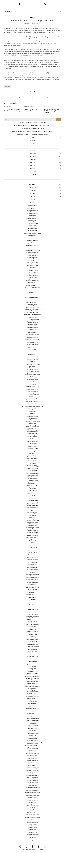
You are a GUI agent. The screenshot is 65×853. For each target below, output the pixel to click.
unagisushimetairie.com (32, 255)
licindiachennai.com (32, 212)
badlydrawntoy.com (32, 663)
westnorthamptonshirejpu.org (32, 287)
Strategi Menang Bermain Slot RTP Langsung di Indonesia (51, 110)
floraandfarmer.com (32, 316)
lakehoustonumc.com (32, 664)
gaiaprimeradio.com (32, 545)
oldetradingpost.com (32, 300)
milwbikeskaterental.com (32, 567)
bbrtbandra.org (32, 260)
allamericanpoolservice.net (32, 401)
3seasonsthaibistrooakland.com (32, 421)
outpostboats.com (32, 440)
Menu (8, 11)
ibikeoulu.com (32, 524)
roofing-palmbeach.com (32, 326)
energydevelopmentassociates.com (32, 314)
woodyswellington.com (32, 757)
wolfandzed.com (32, 730)
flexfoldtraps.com (32, 688)
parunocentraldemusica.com (32, 767)
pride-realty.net (32, 794)
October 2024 (32, 184)
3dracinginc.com (32, 463)
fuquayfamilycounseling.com (32, 814)
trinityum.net (32, 750)
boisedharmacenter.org (32, 431)
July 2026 (32, 140)
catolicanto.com (32, 415)
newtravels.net (32, 237)
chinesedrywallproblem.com (32, 579)
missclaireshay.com (32, 205)
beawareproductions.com (32, 520)
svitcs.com (32, 628)
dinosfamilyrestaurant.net (32, 307)
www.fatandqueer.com (32, 693)
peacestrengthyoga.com (32, 685)
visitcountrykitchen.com (32, 557)
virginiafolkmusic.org (32, 408)
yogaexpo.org (32, 425)
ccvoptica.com (32, 723)
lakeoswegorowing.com (32, 812)
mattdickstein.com (32, 661)
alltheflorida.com (33, 785)
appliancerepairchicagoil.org (32, 245)
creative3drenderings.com (32, 653)
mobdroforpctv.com (32, 446)
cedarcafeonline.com (32, 220)
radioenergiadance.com (32, 275)
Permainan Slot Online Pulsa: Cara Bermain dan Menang (12, 110)
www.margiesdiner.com (32, 705)
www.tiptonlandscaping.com (32, 720)
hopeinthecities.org (32, 443)
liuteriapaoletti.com (32, 576)
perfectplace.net (32, 420)
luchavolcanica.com (32, 591)
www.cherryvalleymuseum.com (32, 297)
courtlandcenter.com (32, 602)
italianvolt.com (32, 351)
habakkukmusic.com (32, 666)
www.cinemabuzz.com (32, 733)
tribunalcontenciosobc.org (32, 473)
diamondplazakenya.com (32, 772)
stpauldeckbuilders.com (32, 698)
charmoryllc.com (32, 461)
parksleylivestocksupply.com (32, 430)
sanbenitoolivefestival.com (32, 450)
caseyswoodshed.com (32, 619)
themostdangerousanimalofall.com (32, 467)
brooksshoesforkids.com (32, 638)
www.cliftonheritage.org (32, 713)
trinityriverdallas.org (32, 418)
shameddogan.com (32, 649)
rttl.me (32, 825)
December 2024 (32, 178)
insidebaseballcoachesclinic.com (32, 787)
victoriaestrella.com (32, 599)
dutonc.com (32, 549)
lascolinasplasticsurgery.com (32, 711)
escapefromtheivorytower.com (32, 321)
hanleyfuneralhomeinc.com (32, 371)
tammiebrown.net (32, 547)
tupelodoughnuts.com (32, 368)
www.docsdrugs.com (32, 703)
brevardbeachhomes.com (32, 319)
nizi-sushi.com (32, 542)
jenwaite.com (32, 802)
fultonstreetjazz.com (32, 290)
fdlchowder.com (32, 706)
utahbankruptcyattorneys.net (32, 339)
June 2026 (32, 144)
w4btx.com (32, 376)
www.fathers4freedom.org (32, 678)
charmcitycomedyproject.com (32, 519)
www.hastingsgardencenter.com (32, 745)
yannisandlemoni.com (32, 358)
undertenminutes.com (32, 223)
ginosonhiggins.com (32, 562)
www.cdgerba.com (32, 765)
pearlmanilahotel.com (32, 265)
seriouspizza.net (32, 629)
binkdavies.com (32, 488)
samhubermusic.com (32, 836)
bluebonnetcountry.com (32, 262)
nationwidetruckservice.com (32, 594)
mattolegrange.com (32, 552)
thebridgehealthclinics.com (32, 646)
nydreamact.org (32, 254)
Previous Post (18, 97)
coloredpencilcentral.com (32, 331)
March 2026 (32, 150)
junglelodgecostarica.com (32, 554)
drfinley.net (32, 807)
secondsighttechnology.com (32, 386)
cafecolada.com (32, 453)
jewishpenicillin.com (32, 403)
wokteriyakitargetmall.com (32, 393)
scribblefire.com (32, 423)
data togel (7, 86)
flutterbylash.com (32, 797)
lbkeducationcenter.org (32, 416)
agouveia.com (32, 815)
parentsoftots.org (32, 651)
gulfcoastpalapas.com (32, 644)
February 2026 (32, 153)
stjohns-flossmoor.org (32, 582)
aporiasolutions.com (32, 641)
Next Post (46, 97)
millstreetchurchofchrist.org (32, 790)
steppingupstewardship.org (32, 722)
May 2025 (32, 162)
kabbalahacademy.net (32, 379)
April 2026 (32, 147)
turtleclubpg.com (32, 596)
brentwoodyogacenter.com (32, 718)
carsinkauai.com (32, 789)
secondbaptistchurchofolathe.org (32, 817)
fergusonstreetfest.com (32, 780)
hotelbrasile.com (32, 289)
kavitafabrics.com (32, 589)
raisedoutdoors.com (32, 336)
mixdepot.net (32, 735)
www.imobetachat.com (32, 659)
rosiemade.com (32, 366)
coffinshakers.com (32, 525)
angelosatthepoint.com (32, 614)
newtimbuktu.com (32, 228)
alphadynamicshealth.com (32, 795)
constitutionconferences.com (32, 624)
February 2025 (32, 171)
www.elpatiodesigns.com (32, 760)
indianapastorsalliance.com (32, 616)
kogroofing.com (32, 272)
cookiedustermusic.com (32, 586)
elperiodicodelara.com (32, 208)
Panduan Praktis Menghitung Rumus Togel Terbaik (32, 128)
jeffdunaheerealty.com (32, 683)
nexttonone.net (32, 668)
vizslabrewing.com (32, 354)
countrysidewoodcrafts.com (32, 243)
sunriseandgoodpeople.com (32, 577)
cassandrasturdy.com (33, 448)
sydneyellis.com (32, 396)
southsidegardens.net (32, 748)
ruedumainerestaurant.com (32, 507)
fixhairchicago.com (32, 621)
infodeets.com (32, 215)
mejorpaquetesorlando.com (32, 373)
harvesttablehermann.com (32, 311)
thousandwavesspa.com (32, 601)
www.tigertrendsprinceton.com (32, 676)
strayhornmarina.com (32, 480)
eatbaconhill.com (32, 232)
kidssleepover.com (32, 235)
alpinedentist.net (33, 274)
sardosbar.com (32, 349)
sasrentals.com (32, 384)
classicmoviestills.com (32, 451)
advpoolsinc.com (33, 613)
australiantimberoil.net (32, 306)
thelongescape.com (32, 550)
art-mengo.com (32, 544)
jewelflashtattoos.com (32, 257)
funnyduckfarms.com (33, 800)
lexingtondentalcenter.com (32, 394)
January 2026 (32, 156)
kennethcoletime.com (32, 534)
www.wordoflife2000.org (32, 342)
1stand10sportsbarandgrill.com (32, 374)
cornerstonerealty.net (32, 740)
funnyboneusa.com (32, 584)
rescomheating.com (32, 827)
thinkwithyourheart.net (32, 337)
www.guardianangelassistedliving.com (32, 768)
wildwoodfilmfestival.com (32, 285)
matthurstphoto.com (33, 784)
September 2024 (32, 187)
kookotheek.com (33, 277)
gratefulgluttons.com (33, 445)
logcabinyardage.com (32, 656)
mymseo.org (32, 819)
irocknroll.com (32, 341)
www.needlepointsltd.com (32, 708)
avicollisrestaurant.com (32, 606)
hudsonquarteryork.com (32, 762)
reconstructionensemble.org (32, 587)
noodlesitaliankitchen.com (32, 252)
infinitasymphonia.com (32, 500)
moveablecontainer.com (32, 294)
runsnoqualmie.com (32, 701)
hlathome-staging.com (32, 391)
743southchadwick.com (32, 322)
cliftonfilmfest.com (32, 332)
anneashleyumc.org (32, 695)
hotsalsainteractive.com (32, 217)
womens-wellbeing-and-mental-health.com (32, 406)
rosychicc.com (32, 438)
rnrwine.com (33, 810)
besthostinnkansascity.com (32, 831)
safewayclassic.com (32, 242)
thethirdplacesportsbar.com (32, 753)
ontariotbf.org (32, 247)
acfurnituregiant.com (32, 222)
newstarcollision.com (32, 383)
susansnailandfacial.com (32, 673)
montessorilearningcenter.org (33, 779)
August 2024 (32, 190)
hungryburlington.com (32, 535)
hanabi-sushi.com (32, 728)
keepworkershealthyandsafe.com (32, 250)
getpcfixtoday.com (32, 259)
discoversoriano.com (32, 455)
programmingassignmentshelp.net (32, 233)
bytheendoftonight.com (32, 441)
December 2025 (32, 159)
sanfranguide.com (32, 460)
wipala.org (32, 435)
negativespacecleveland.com (32, 574)
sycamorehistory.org (32, 738)
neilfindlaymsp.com (32, 604)
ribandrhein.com (32, 411)
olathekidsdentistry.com (32, 369)
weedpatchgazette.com (32, 359)
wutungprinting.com (32, 564)
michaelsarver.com (32, 388)
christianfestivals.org (32, 555)
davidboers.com (32, 658)
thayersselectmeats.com (32, 639)
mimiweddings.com (32, 829)
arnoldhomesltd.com (32, 329)
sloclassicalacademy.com (32, 475)
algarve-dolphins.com (32, 559)
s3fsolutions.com (33, 317)
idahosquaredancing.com (32, 344)
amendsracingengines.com (32, 690)
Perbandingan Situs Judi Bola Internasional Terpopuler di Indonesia (32, 134)
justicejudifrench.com (33, 529)
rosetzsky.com (32, 508)
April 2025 (32, 165)
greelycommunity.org (32, 505)
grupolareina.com (32, 295)
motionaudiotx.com (32, 824)
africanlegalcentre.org (32, 502)
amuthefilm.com (32, 495)
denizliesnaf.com (32, 623)
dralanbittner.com (32, 356)
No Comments (37, 23)
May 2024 (32, 199)
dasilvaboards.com (32, 477)
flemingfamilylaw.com (32, 809)
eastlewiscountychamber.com (32, 472)
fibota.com (32, 763)
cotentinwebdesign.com (32, 299)
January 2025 (32, 174)
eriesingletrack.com (32, 363)
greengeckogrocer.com (32, 389)
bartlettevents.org (32, 292)
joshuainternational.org (32, 671)
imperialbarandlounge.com (32, 334)
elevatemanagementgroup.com (32, 804)
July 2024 (32, 193)
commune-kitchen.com (32, 493)
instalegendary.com (32, 248)
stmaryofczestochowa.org (32, 527)
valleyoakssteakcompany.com (32, 618)
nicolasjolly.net (32, 498)
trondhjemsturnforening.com (32, 770)
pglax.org (32, 572)
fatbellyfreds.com (32, 758)
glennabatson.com (32, 478)
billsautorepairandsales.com (32, 775)
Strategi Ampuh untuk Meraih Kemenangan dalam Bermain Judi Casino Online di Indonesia (32, 131)
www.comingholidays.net (32, 458)
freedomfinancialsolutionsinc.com (32, 686)
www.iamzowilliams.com (32, 743)
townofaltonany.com (32, 570)
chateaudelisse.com (32, 282)
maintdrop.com (32, 267)
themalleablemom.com (32, 532)
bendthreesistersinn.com (32, 581)
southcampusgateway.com (32, 280)
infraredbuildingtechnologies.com (32, 309)
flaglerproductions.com (32, 482)
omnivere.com (32, 225)
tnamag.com (32, 636)
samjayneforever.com (33, 782)
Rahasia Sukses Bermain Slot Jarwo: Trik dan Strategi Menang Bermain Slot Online (32, 125)
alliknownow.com (32, 470)
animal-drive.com (32, 634)
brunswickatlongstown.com (32, 537)
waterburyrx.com (32, 611)
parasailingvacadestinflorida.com (32, 792)
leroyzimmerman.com (32, 805)
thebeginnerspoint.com (32, 456)
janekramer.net (32, 540)
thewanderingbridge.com (32, 530)
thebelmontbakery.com (32, 240)
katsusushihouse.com (32, 503)
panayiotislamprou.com (32, 279)
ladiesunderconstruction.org (32, 302)
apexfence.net (32, 837)
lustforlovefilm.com (32, 497)
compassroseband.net (32, 631)
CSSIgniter (40, 849)
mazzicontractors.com (32, 752)
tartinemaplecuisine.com (32, 539)
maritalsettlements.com (32, 565)
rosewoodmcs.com (32, 737)
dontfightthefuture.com (32, 327)
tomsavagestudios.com (32, 404)
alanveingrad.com (32, 560)
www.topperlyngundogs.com (32, 680)
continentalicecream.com (32, 485)
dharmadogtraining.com (32, 822)
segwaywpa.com (32, 643)
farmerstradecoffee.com (32, 654)
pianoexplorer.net (32, 747)
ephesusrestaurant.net (32, 755)
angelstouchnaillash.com (32, 378)
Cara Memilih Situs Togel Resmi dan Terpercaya (31, 110)
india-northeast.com (32, 324)
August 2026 (32, 137)
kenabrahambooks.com (32, 492)
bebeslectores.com (32, 304)
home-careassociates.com (32, 426)
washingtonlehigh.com (32, 725)
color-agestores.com (32, 433)
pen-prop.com (32, 675)
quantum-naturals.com (32, 777)
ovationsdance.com (32, 409)
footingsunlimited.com (32, 700)
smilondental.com (32, 381)
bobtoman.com (32, 269)
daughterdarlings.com (32, 213)
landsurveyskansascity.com (32, 696)
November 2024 (32, 181)
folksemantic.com (32, 347)
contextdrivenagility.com (32, 522)
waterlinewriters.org (32, 648)
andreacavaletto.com (32, 428)
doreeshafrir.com (32, 517)
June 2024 (32, 196)
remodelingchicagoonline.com (32, 716)
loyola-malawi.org (32, 436)
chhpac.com (32, 820)
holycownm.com (32, 592)
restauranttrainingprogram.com (32, 399)
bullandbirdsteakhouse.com (32, 710)
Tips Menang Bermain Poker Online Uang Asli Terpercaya (32, 122)
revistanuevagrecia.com (32, 512)
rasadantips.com (32, 227)
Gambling (32, 17)
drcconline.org (32, 607)
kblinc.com (32, 361)
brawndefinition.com (32, 483)
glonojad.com (32, 510)
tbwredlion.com (32, 774)
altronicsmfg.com (32, 230)
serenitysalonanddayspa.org (32, 218)
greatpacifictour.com (32, 597)
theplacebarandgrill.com (32, 609)
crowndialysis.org (32, 398)
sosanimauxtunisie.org (32, 270)
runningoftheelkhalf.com (32, 681)
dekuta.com (32, 732)
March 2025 (32, 168)
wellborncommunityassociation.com (32, 284)
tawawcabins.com (32, 346)
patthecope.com (32, 626)
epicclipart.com (32, 264)
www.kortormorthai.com (32, 691)
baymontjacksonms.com (32, 569)
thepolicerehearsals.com (32, 468)
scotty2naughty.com (32, 515)
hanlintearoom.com (32, 799)
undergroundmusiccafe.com (32, 834)
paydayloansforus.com (32, 238)
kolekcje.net (32, 413)
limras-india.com (32, 206)
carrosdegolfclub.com (32, 312)
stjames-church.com (32, 513)
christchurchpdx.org (32, 490)
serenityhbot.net (32, 670)
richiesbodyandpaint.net (32, 210)
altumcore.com (32, 633)
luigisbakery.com (32, 727)
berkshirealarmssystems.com (32, 352)
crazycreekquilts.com (32, 487)
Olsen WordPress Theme (28, 849)
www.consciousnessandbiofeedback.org (32, 742)
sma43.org (32, 715)
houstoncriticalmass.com (32, 465)
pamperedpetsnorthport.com (33, 364)
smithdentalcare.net (32, 832)
